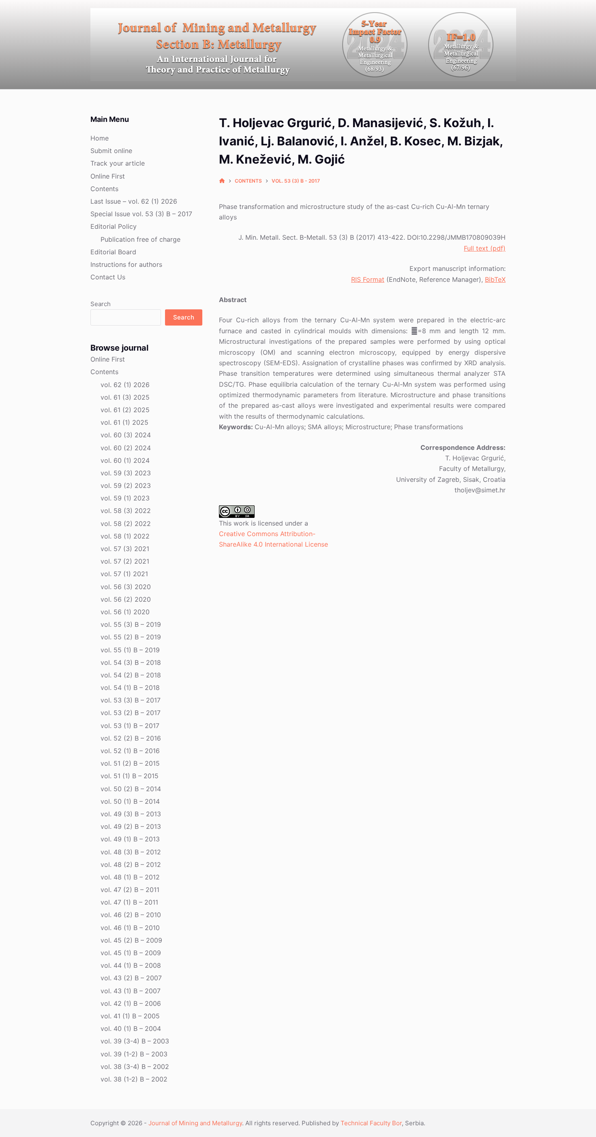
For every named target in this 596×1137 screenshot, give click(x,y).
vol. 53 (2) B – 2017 (131, 713)
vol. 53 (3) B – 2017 (131, 700)
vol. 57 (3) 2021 (125, 549)
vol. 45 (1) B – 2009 (131, 953)
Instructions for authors (126, 264)
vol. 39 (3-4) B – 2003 (135, 1041)
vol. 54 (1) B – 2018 (130, 687)
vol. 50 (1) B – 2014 (130, 801)
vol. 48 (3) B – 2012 (131, 852)
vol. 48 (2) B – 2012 (131, 864)
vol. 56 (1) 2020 (125, 612)
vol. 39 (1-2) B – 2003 (134, 1054)
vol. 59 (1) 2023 (125, 498)
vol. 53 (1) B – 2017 (130, 726)
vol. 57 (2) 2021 (125, 561)
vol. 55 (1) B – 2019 (130, 650)
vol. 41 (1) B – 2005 (130, 1016)
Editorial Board (113, 252)
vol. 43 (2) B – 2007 (131, 978)
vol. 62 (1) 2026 (125, 385)
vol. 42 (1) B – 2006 (131, 1003)
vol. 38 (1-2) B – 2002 (134, 1079)
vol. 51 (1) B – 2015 (130, 776)
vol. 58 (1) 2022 (125, 536)
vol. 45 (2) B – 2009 (131, 940)
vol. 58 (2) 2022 (126, 524)
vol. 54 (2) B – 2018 (131, 675)
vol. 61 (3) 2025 (125, 397)
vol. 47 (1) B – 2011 (129, 902)
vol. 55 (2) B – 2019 (131, 637)
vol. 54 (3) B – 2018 (131, 662)
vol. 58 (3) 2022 (126, 511)
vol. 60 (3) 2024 (126, 435)
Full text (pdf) (485, 248)
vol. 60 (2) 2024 (126, 448)
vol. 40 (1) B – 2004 (131, 1028)
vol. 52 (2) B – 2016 (131, 738)
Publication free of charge (140, 239)
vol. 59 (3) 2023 (126, 473)
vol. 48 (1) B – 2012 (130, 877)
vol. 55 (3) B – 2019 (131, 624)
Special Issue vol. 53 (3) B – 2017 (141, 214)
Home (99, 138)
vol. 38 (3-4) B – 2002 (135, 1066)
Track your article (117, 163)
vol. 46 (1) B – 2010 (130, 928)
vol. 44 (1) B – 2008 (131, 965)
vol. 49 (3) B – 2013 (131, 814)
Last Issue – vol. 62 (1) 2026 (133, 201)
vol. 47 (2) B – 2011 (130, 890)
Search (100, 304)
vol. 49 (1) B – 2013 (130, 839)
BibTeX (495, 279)
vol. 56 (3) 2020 (126, 587)
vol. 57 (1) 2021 (124, 574)
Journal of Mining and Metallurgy (195, 1123)
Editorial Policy (113, 226)
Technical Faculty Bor (371, 1123)
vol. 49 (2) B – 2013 (131, 826)
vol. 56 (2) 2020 (126, 599)
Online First (107, 176)
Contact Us (107, 277)
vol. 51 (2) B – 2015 (130, 763)
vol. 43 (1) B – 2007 (131, 991)
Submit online (111, 151)
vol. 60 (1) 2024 (125, 460)
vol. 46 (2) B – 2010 (131, 915)
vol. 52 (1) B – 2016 (130, 751)
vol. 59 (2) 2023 (126, 485)
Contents (104, 189)
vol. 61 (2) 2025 (125, 410)
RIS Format (367, 279)
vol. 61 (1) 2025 (124, 422)
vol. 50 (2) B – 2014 (131, 789)
